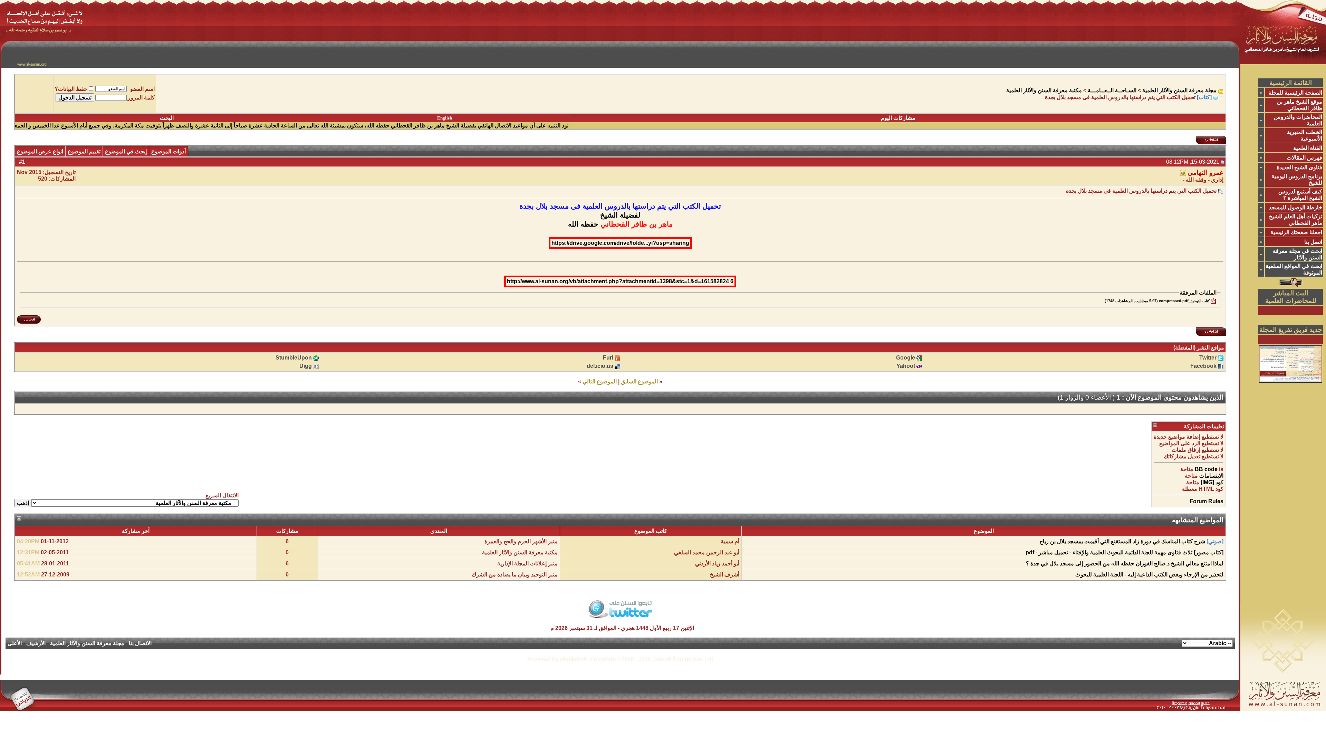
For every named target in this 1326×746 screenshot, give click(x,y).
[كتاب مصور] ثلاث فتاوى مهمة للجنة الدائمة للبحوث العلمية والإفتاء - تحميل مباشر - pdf (1124, 552)
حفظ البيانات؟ (71, 89)
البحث (167, 118)
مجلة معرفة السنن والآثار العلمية (1179, 90)
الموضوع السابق (639, 381)
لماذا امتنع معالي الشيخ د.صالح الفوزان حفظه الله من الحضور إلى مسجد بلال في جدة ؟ (1124, 563)
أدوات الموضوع (168, 151)
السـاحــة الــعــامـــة (1112, 90)
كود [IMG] (1212, 482)
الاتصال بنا (140, 643)
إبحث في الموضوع (126, 151)
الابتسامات (1211, 476)
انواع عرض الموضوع (40, 151)
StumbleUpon (294, 358)
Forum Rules (1206, 501)
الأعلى (15, 643)
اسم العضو (142, 89)
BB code (1206, 469)
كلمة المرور (141, 98)
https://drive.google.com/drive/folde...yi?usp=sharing (620, 243)
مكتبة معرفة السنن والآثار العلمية (1044, 90)
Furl (608, 358)
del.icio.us (600, 366)
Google (905, 358)
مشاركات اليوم (898, 118)
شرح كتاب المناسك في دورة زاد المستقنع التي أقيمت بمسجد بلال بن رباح (1122, 541)
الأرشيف (36, 643)
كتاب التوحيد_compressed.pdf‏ (1184, 301)
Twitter (1208, 358)
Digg (305, 366)
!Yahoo (905, 366)
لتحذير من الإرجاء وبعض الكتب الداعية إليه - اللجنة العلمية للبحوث (1149, 574)
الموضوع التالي (600, 381)
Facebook (1203, 366)
